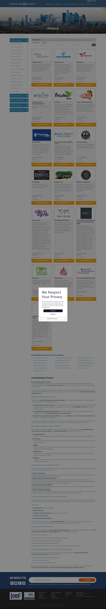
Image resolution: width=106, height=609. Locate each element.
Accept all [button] (53, 310)
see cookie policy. (45, 307)
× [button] (65, 289)
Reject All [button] (53, 314)
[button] (53, 318)
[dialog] (53, 304)
